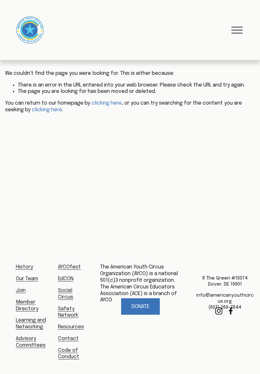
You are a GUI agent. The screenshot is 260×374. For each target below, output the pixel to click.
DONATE (140, 306)
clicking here (106, 103)
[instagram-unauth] (219, 311)
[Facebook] (231, 311)
